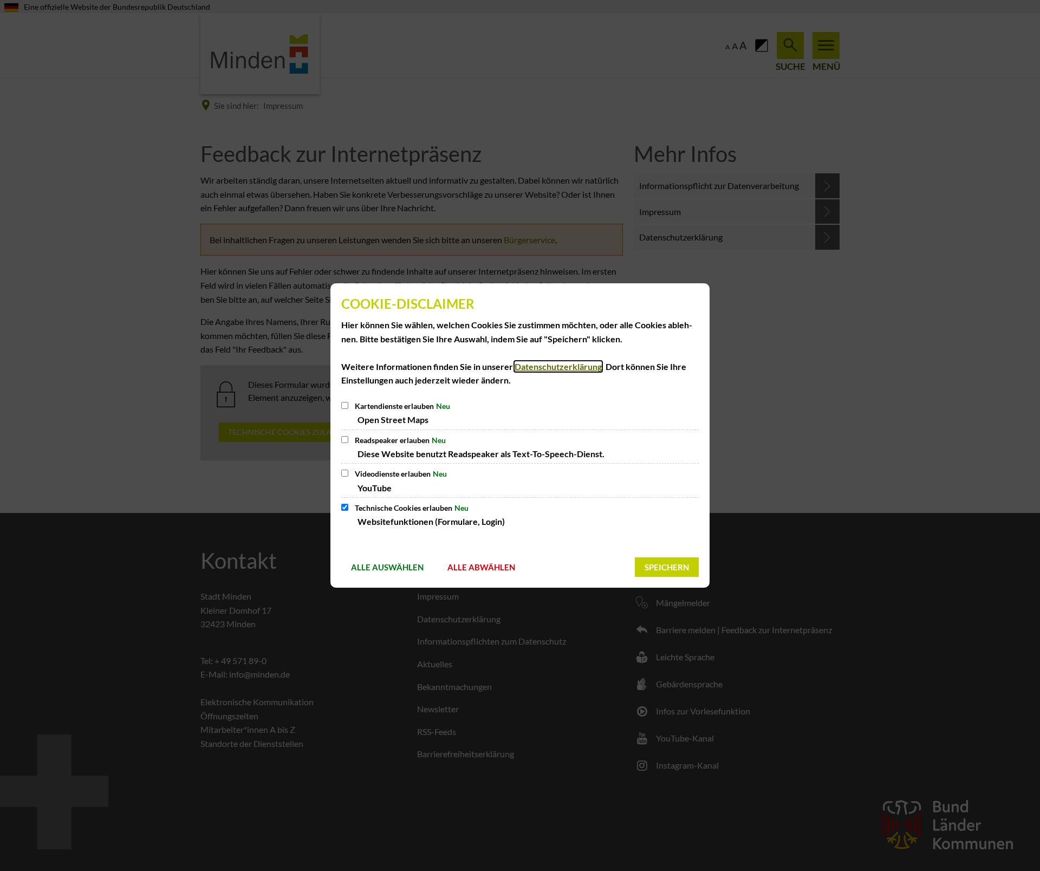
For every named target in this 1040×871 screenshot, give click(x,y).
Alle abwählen (481, 567)
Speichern (667, 567)
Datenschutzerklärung (558, 366)
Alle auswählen (387, 567)
